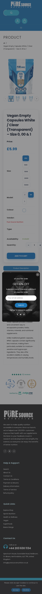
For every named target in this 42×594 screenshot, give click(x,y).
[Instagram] (24, 314)
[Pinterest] (21, 314)
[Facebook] (17, 314)
